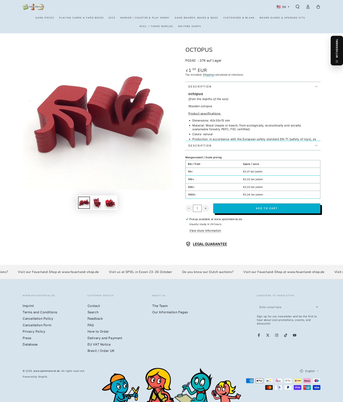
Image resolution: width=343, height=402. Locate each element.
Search (93, 312)
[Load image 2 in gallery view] (97, 203)
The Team (160, 306)
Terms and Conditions (40, 312)
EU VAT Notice (99, 344)
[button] (297, 6)
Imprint (28, 306)
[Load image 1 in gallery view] (84, 203)
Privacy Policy (34, 331)
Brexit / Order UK (101, 351)
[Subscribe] (318, 307)
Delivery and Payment (105, 338)
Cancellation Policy (38, 318)
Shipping (208, 74)
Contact (94, 306)
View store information (205, 230)
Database (30, 344)
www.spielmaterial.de (46, 370)
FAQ (91, 325)
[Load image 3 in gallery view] (110, 203)
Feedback (95, 318)
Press (27, 338)
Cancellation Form (37, 325)
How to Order (98, 331)
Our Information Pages (170, 312)
